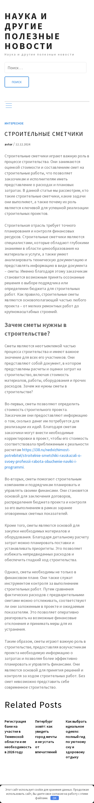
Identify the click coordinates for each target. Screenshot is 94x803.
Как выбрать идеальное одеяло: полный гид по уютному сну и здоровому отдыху (76, 739)
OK (54, 798)
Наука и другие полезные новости (33, 31)
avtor (8, 144)
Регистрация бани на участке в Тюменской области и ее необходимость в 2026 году (16, 736)
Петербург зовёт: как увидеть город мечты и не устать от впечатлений (46, 736)
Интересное (14, 123)
